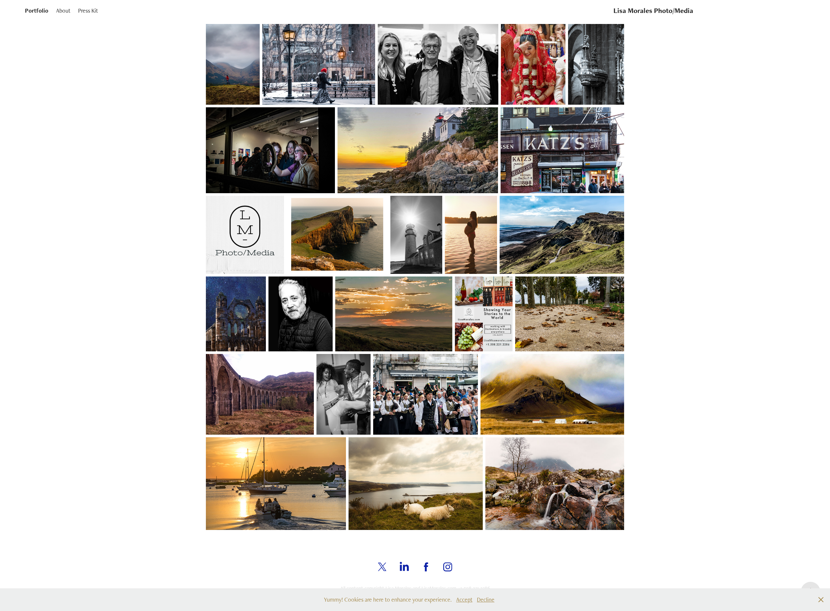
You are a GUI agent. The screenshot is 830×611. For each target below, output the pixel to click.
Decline (485, 599)
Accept (464, 599)
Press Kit (88, 10)
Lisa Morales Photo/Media (653, 10)
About (63, 10)
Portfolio (36, 10)
